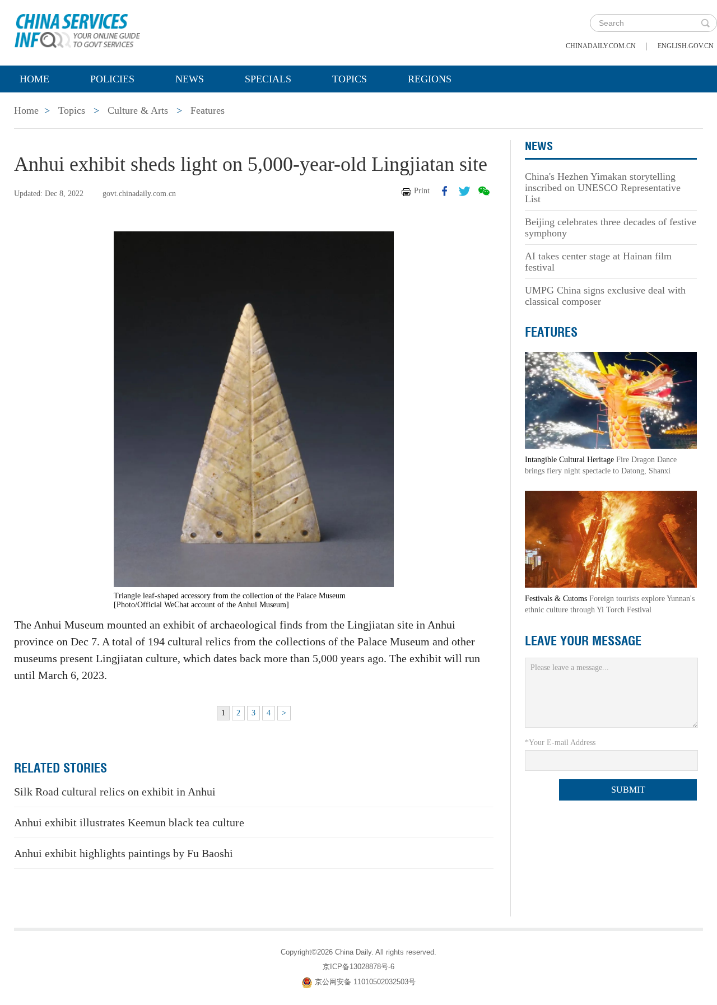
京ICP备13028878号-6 (358, 966)
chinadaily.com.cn (601, 46)
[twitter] (464, 191)
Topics (349, 79)
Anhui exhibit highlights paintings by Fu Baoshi (123, 853)
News (189, 79)
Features (207, 110)
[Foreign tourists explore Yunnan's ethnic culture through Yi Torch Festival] (611, 538)
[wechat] (484, 191)
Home (34, 79)
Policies (112, 79)
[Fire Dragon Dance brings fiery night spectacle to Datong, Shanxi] (611, 400)
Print (422, 191)
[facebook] (444, 191)
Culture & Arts (138, 110)
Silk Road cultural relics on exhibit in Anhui (115, 791)
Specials (268, 79)
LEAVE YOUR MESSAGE (583, 640)
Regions (429, 79)
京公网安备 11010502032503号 (365, 982)
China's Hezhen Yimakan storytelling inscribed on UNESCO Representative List (603, 187)
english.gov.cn (686, 46)
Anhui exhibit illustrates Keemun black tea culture (129, 822)
